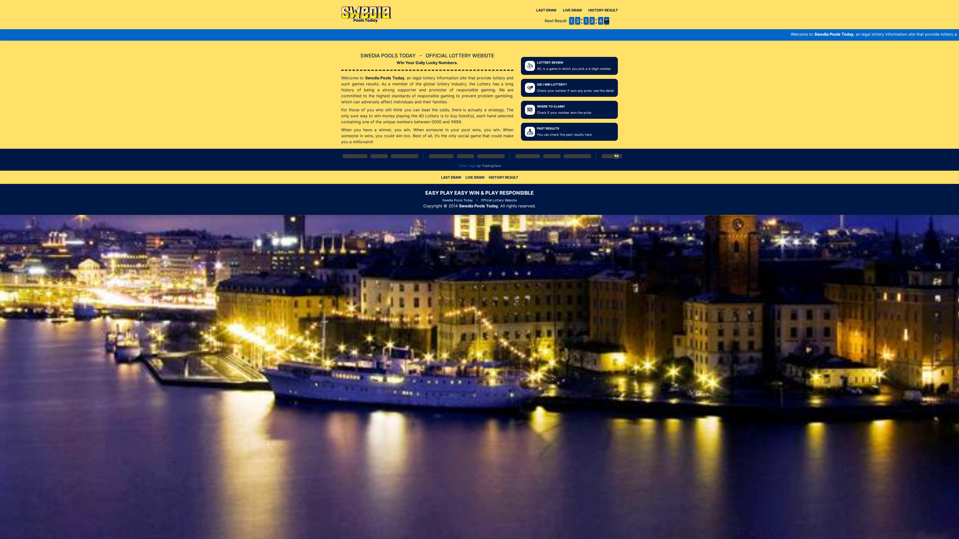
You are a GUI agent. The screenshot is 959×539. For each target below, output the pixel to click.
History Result (603, 10)
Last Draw (546, 10)
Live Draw (572, 10)
